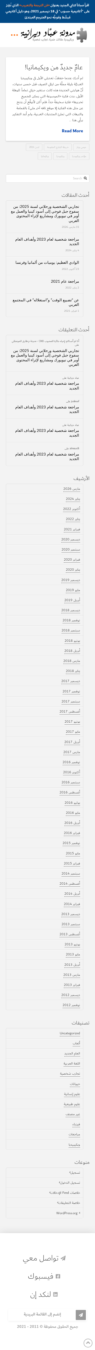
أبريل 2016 (72, 823)
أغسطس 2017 (70, 711)
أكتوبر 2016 (71, 772)
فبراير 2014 (72, 904)
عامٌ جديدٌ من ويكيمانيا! (54, 67)
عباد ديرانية (73, 377)
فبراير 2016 (72, 833)
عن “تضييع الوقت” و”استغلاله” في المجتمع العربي (46, 302)
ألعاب (76, 1043)
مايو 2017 (73, 731)
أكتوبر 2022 (71, 509)
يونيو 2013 (72, 944)
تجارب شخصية (70, 1073)
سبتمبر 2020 (71, 549)
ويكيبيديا (60, 156)
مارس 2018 (71, 661)
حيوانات (75, 1084)
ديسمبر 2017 (70, 681)
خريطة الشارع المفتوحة (58, 147)
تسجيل (75, 1172)
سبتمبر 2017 (71, 701)
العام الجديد (72, 1053)
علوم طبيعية (72, 1104)
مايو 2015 (73, 853)
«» (34, 5)
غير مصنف (73, 1114)
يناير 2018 (73, 671)
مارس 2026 (71, 489)
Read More (72, 131)
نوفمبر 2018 (71, 620)
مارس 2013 (71, 975)
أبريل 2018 (72, 651)
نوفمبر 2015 (71, 843)
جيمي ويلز (81, 147)
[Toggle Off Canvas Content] (14, 35)
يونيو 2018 (72, 641)
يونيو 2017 (72, 721)
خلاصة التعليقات (69, 1203)
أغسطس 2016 (70, 792)
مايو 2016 (73, 813)
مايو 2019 (73, 590)
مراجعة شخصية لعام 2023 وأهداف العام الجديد (47, 242)
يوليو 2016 (72, 803)
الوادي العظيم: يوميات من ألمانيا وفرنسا (47, 263)
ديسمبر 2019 (70, 580)
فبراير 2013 (72, 985)
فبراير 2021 (72, 529)
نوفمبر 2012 (71, 1005)
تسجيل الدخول (70, 1182)
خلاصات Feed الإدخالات (65, 1193)
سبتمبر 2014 (71, 873)
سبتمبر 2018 (71, 630)
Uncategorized (70, 1033)
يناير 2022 (73, 519)
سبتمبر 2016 (71, 782)
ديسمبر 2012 (70, 995)
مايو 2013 (73, 954)
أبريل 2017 (72, 742)
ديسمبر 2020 (70, 539)
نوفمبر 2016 (71, 762)
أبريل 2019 (72, 600)
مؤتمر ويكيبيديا (79, 156)
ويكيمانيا (45, 156)
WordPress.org (67, 1213)
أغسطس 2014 (70, 883)
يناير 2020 (73, 569)
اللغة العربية (72, 1063)
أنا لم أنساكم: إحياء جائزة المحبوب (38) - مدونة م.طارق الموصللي (45, 341)
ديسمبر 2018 (70, 610)
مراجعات (74, 1134)
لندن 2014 (34, 147)
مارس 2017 (71, 752)
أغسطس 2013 (70, 934)
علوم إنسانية (72, 1094)
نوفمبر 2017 (71, 691)
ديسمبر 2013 (70, 914)
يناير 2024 (73, 499)
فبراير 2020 (72, 559)
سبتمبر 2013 (71, 924)
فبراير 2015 (72, 863)
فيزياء (76, 1124)
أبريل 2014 (72, 893)
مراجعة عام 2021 (65, 281)
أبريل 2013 (72, 965)
